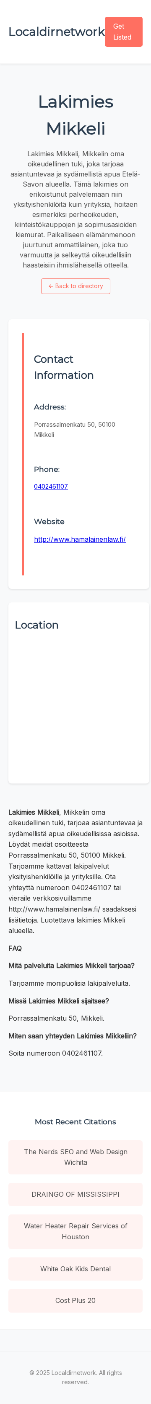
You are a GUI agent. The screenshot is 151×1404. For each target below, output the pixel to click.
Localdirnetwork (56, 31)
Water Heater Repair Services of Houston (76, 1231)
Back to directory (75, 285)
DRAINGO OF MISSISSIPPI (75, 1194)
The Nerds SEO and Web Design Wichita (76, 1157)
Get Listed (122, 31)
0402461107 (51, 486)
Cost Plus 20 (75, 1300)
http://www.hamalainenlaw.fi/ (80, 539)
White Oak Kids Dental (75, 1269)
